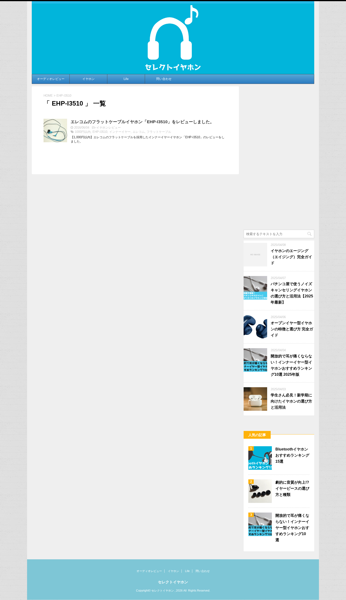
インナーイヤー (120, 132)
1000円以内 (83, 132)
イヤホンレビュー (108, 127)
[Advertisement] (279, 156)
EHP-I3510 (100, 132)
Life (126, 79)
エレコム (139, 132)
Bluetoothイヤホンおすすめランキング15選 (292, 455)
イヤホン (88, 79)
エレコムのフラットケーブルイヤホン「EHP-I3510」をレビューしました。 (142, 121)
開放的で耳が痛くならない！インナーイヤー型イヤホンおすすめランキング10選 (292, 527)
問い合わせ (164, 79)
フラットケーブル (159, 132)
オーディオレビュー (50, 79)
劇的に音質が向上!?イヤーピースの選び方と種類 (292, 488)
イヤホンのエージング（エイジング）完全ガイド (291, 257)
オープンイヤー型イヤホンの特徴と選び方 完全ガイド (292, 329)
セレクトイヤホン (173, 582)
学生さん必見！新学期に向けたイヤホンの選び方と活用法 (291, 401)
